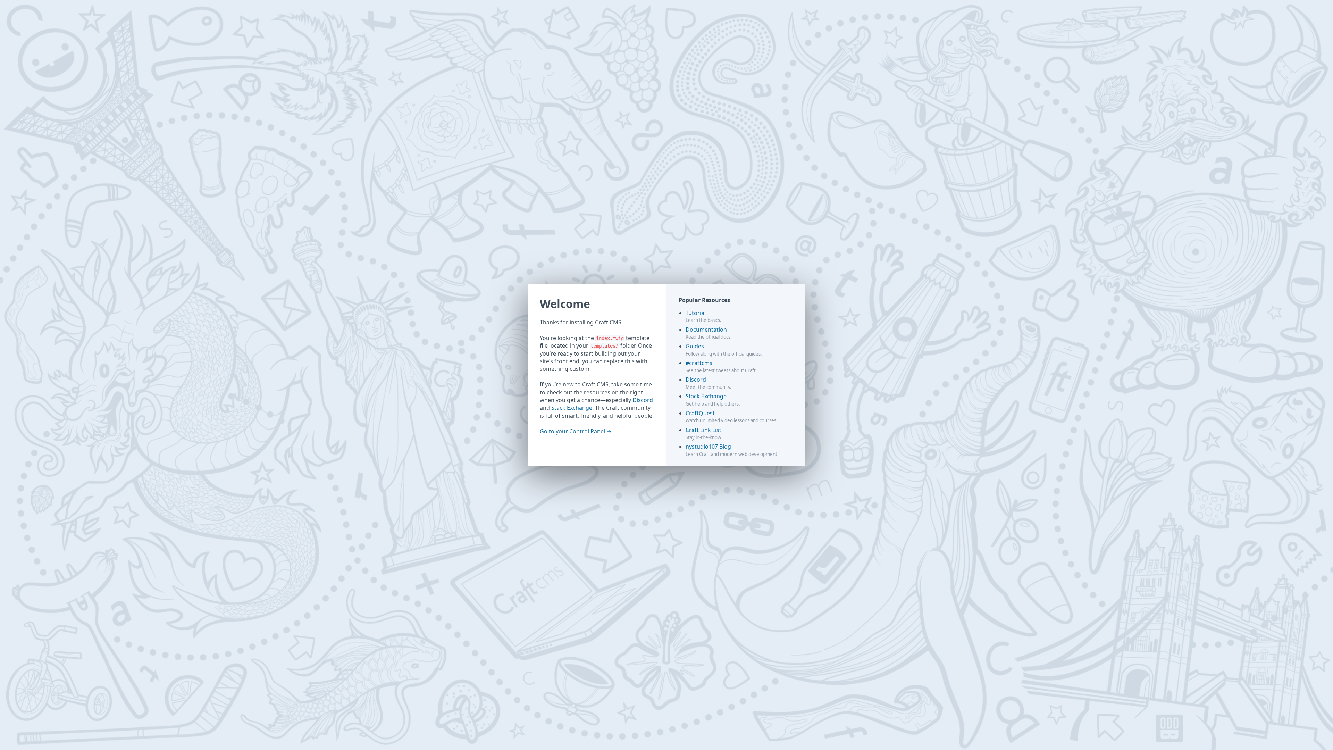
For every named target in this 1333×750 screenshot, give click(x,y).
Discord (642, 400)
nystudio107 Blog (708, 446)
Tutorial (696, 313)
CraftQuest (700, 413)
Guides (695, 346)
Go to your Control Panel (572, 431)
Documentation (706, 329)
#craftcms (699, 363)
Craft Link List (703, 430)
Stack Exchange (571, 407)
